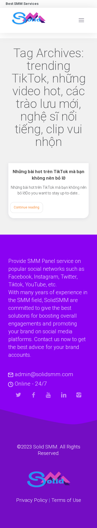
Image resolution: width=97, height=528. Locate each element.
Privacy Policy (31, 500)
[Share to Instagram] (78, 394)
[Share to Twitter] (18, 394)
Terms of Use (66, 500)
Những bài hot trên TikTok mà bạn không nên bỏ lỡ (48, 175)
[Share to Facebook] (33, 394)
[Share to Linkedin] (63, 394)
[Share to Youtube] (48, 394)
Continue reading (26, 207)
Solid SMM (45, 447)
